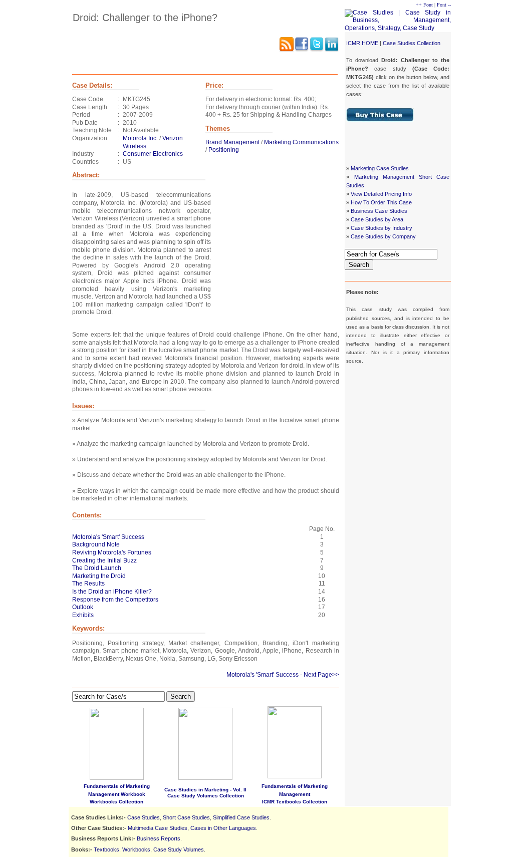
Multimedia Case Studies (157, 828)
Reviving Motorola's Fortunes (111, 552)
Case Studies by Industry (381, 228)
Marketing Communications (301, 142)
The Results (88, 583)
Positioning (223, 149)
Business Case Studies (379, 211)
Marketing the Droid (99, 576)
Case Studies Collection (411, 43)
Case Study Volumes (178, 849)
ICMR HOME (362, 43)
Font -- (444, 5)
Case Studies (143, 817)
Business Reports (158, 838)
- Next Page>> (319, 674)
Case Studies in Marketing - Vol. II (205, 789)
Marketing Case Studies (380, 168)
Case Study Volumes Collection (205, 795)
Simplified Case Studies (241, 817)
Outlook (82, 607)
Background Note (96, 544)
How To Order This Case (381, 202)
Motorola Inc (139, 138)
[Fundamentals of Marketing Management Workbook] (117, 777)
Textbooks (106, 849)
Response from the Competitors (115, 599)
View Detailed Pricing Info (381, 194)
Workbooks (136, 849)
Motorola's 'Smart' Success (108, 536)
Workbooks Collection (116, 801)
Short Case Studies (186, 817)
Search (359, 264)
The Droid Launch (96, 568)
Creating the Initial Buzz (104, 560)
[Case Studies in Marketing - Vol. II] (205, 778)
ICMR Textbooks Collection (294, 801)
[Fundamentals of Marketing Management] (295, 740)
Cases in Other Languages (223, 828)
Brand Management (232, 142)
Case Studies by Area (377, 219)
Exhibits (83, 615)
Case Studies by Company (383, 236)
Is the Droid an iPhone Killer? (112, 591)
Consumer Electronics (153, 153)
